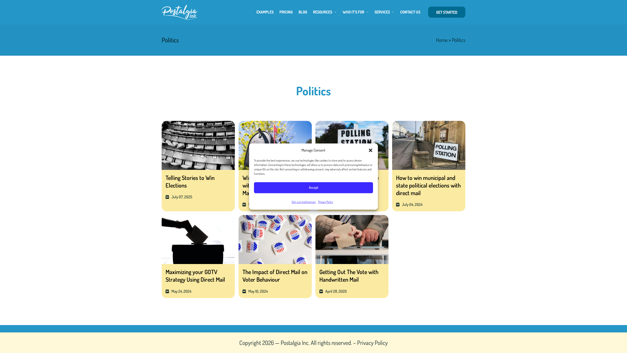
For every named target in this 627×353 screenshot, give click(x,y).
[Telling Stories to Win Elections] (198, 145)
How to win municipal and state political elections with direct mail (428, 185)
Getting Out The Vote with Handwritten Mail (348, 275)
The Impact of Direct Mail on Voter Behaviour (274, 275)
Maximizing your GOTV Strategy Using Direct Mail (195, 275)
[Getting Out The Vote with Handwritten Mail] (352, 239)
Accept (313, 187)
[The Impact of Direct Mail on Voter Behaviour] (275, 239)
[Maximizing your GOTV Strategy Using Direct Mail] (198, 239)
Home (442, 40)
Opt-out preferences (304, 202)
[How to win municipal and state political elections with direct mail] (428, 145)
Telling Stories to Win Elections (190, 181)
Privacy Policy (325, 202)
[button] (370, 150)
